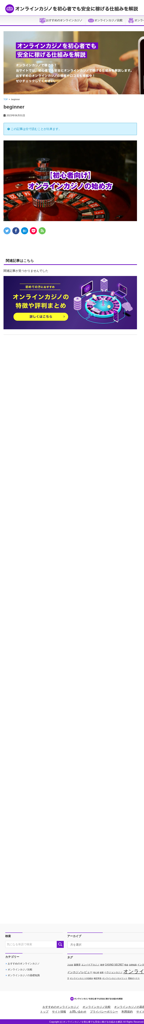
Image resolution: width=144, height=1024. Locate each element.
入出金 (70, 965)
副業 (102, 972)
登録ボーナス (134, 978)
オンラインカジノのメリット (114, 978)
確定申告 (98, 978)
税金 (126, 965)
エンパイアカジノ (90, 965)
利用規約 (127, 1011)
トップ (44, 1011)
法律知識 (133, 965)
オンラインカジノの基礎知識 (24, 975)
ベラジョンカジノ (113, 972)
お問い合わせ (78, 1011)
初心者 (96, 972)
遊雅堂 (77, 965)
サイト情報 (59, 1011)
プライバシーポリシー (104, 1011)
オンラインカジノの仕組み (81, 978)
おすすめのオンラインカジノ (64, 20)
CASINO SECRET (114, 965)
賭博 (102, 965)
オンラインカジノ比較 (108, 20)
